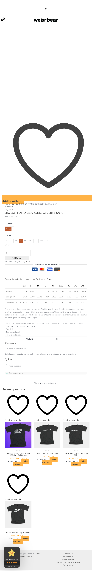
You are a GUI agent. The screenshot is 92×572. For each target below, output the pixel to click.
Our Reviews (68, 565)
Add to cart (17, 258)
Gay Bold (16, 204)
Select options (21, 462)
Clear (7, 245)
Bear (14, 207)
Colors (10, 224)
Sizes (9, 235)
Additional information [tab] (25, 279)
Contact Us (68, 554)
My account (68, 557)
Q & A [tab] (49, 279)
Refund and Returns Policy (68, 562)
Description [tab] (10, 279)
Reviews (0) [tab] (41, 279)
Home (7, 204)
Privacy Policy (68, 559)
